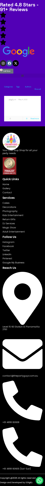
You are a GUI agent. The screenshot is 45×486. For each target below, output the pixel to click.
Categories (8, 87)
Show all (37, 89)
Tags (18, 87)
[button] (22, 76)
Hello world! (20, 104)
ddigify (11, 100)
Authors (28, 87)
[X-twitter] (15, 63)
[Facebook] (9, 63)
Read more (35, 119)
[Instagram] (3, 63)
